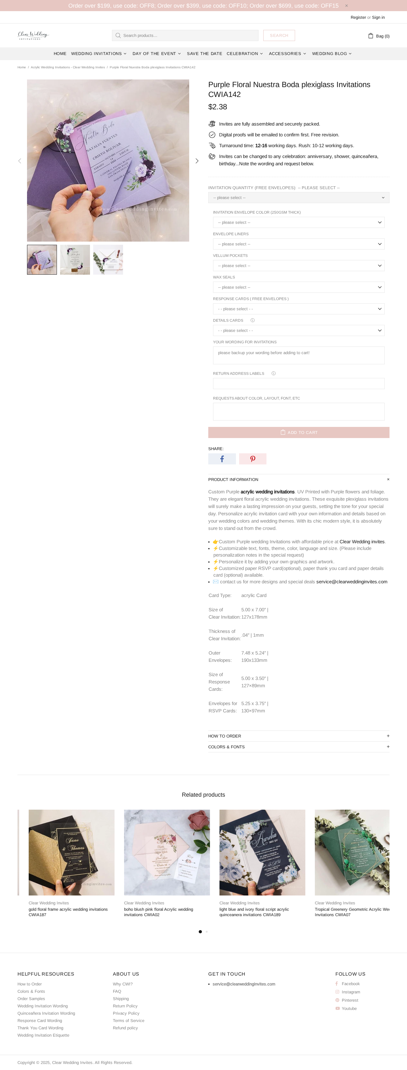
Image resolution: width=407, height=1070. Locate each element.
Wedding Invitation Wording (42, 1006)
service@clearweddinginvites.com (352, 581)
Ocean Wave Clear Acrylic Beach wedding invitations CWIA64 (151, 912)
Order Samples (31, 998)
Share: (216, 448)
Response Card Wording (39, 1020)
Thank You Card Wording (40, 1027)
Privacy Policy (126, 1013)
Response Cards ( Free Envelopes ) (251, 299)
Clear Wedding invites (362, 541)
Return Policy (125, 1006)
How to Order (29, 984)
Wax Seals (224, 277)
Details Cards (228, 320)
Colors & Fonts (31, 991)
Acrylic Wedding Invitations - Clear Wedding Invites (68, 67)
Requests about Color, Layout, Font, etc (256, 398)
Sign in (378, 17)
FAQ (117, 991)
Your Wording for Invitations (245, 342)
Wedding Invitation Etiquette (43, 1035)
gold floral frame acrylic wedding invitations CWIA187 (343, 912)
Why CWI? (123, 984)
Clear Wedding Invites (33, 35)
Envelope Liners (231, 234)
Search (279, 35)
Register (358, 17)
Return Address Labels (238, 373)
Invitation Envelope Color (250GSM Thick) (257, 212)
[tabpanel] (60, 869)
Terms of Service (128, 1020)
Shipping (121, 998)
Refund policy (125, 1027)
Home (21, 67)
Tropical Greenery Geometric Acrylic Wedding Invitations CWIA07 (59, 912)
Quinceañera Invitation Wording (46, 1013)
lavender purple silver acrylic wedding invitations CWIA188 (242, 912)
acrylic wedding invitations (268, 491)
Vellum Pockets (230, 255)
